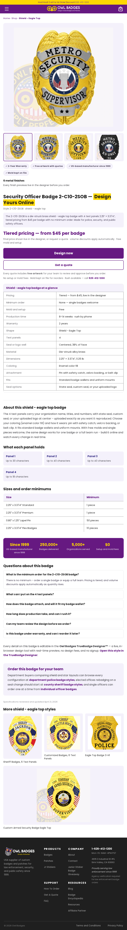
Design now (63, 253)
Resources (74, 904)
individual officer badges (59, 689)
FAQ (46, 901)
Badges (48, 854)
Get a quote (63, 265)
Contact (73, 861)
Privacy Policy (115, 925)
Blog (70, 888)
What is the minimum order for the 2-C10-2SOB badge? (42, 574)
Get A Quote (51, 894)
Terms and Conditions (88, 925)
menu (7, 9)
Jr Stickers (49, 867)
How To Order (51, 888)
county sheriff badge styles (63, 684)
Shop (14, 18)
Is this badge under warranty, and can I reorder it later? (43, 633)
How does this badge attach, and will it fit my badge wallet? (45, 604)
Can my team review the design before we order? (38, 624)
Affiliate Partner (77, 910)
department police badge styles (52, 680)
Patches (48, 861)
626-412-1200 (82, 2)
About (71, 854)
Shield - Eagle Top (29, 18)
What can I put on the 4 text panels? (30, 594)
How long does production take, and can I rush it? (38, 614)
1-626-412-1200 (102, 848)
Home (6, 18)
